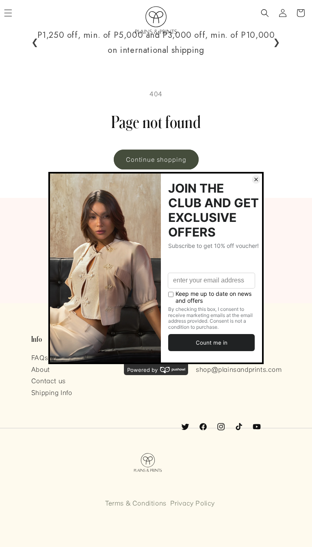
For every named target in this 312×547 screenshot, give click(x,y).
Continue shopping (156, 159)
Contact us (48, 380)
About (40, 369)
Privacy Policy (192, 503)
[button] (265, 13)
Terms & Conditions (136, 503)
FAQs (39, 357)
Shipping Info (51, 392)
